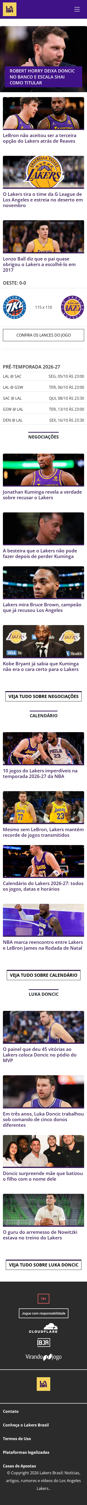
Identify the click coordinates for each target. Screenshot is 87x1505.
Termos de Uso (17, 1438)
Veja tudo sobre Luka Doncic (43, 1265)
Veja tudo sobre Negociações (43, 696)
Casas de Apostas (19, 1466)
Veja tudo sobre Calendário (43, 975)
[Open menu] (77, 9)
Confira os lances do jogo (43, 335)
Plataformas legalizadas (26, 1452)
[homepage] (9, 8)
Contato (11, 1411)
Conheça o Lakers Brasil (26, 1425)
